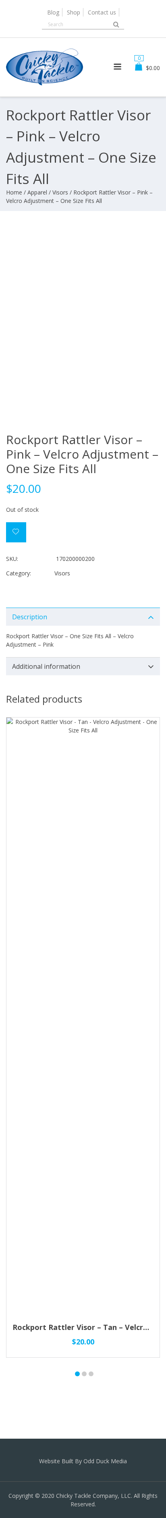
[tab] (83, 617)
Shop (73, 12)
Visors (60, 192)
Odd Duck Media (105, 1461)
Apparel (37, 192)
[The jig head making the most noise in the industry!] (44, 86)
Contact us (102, 12)
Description (29, 616)
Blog (53, 12)
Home (14, 192)
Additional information (46, 666)
